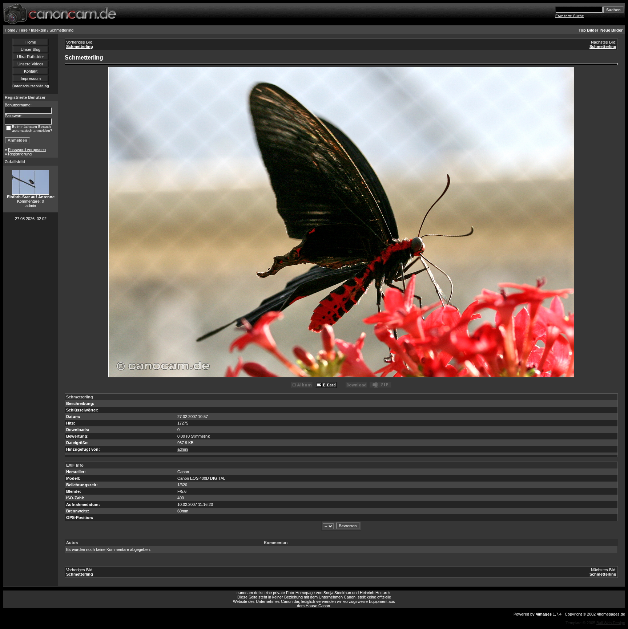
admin (182, 449)
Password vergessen (27, 149)
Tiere (23, 30)
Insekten (38, 30)
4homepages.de (611, 614)
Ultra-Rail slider (30, 56)
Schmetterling (79, 46)
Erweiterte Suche (569, 16)
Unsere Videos (30, 64)
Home (10, 30)
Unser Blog (30, 49)
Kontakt (30, 71)
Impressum (31, 78)
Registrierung (20, 154)
